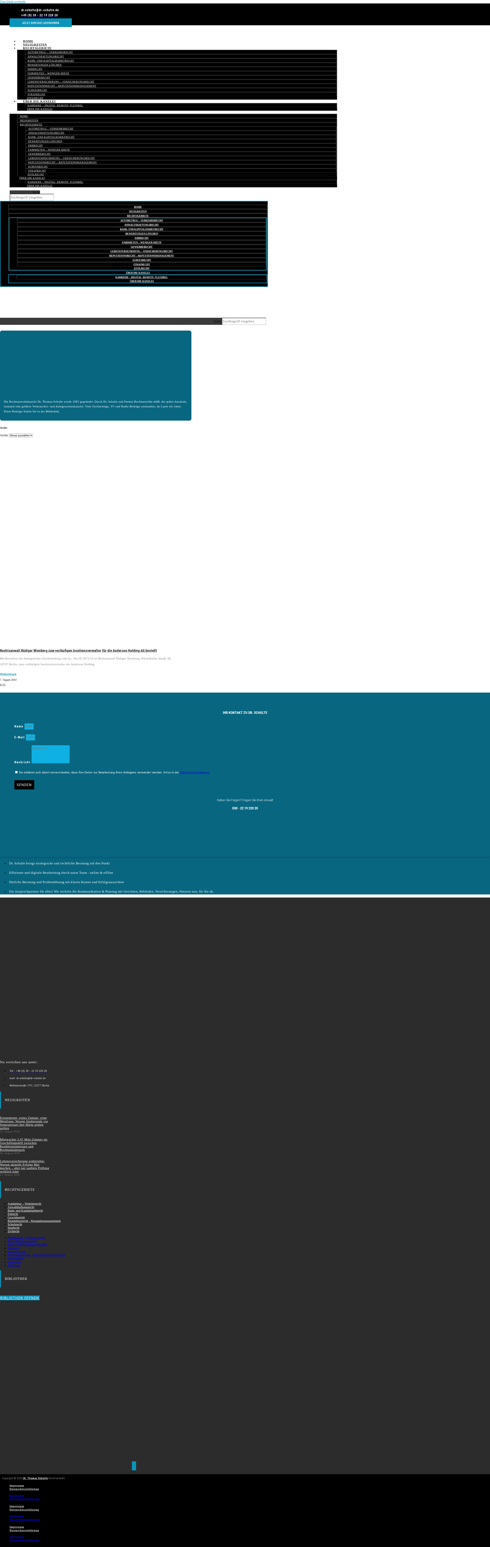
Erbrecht (35, 69)
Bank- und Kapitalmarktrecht (51, 60)
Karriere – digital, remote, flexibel (55, 105)
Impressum (17, 1485)
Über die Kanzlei (39, 101)
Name (19, 726)
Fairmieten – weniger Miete (48, 73)
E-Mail (20, 737)
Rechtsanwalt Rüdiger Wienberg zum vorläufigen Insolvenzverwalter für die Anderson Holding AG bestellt (78, 651)
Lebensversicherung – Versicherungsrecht (61, 81)
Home (24, 116)
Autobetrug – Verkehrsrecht (50, 52)
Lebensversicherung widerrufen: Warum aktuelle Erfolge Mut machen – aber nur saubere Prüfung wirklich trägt (24, 1166)
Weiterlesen (8, 674)
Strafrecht (37, 170)
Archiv (4, 435)
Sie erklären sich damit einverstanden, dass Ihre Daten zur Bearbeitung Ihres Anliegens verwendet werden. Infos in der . (114, 772)
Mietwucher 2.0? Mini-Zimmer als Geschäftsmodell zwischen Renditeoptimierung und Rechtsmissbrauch (23, 1144)
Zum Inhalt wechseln (12, 1)
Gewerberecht (39, 77)
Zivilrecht (36, 174)
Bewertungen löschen (45, 64)
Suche (36, 192)
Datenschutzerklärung (195, 772)
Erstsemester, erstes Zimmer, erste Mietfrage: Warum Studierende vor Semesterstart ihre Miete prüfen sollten (24, 1123)
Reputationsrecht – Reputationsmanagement (62, 85)
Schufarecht (37, 90)
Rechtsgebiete (37, 48)
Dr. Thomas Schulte (35, 1478)
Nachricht (23, 762)
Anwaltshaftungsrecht (46, 56)
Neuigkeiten (29, 120)
